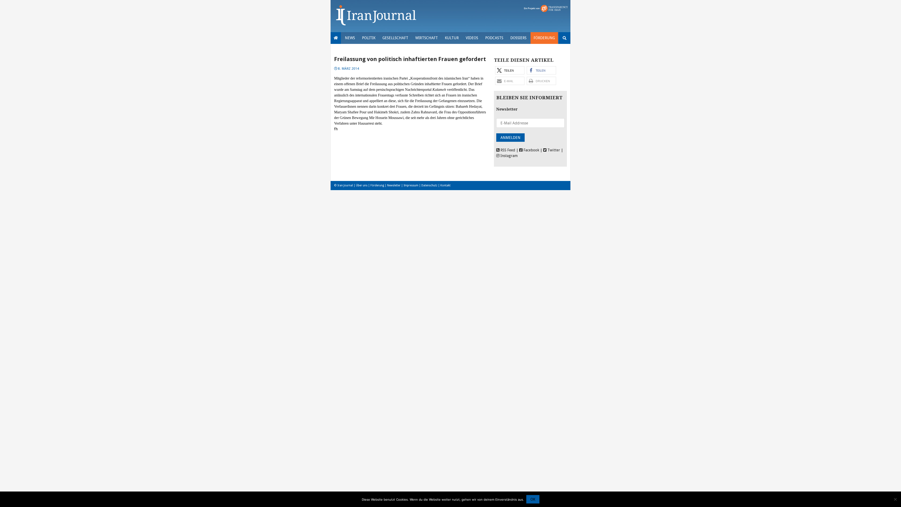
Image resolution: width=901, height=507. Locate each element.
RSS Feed (507, 150)
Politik (368, 38)
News (350, 38)
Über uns (361, 185)
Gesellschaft (395, 38)
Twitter (553, 150)
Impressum (411, 185)
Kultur (452, 38)
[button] (509, 70)
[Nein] (895, 499)
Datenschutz (429, 185)
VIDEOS (472, 38)
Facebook (531, 150)
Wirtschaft (426, 38)
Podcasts (494, 38)
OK (533, 499)
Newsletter (394, 185)
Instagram (509, 156)
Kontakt (445, 185)
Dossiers (518, 38)
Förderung (544, 38)
